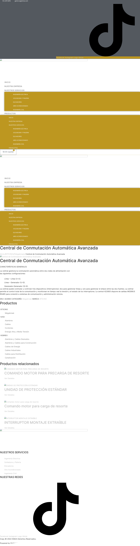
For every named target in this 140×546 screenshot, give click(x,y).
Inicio (7, 82)
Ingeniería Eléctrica (20, 94)
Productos (10, 113)
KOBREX (4, 335)
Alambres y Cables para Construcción (20, 343)
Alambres (9, 320)
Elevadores (17, 102)
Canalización (10, 358)
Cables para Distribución (15, 354)
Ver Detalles (9, 378)
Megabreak (19, 254)
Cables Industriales (13, 350)
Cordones (9, 328)
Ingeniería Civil (18, 110)
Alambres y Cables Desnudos (17, 339)
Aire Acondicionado (20, 106)
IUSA (3, 317)
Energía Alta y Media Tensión (17, 332)
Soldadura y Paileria (21, 98)
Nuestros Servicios (14, 90)
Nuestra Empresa (13, 86)
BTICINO (9, 254)
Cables (8, 324)
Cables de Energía (12, 346)
